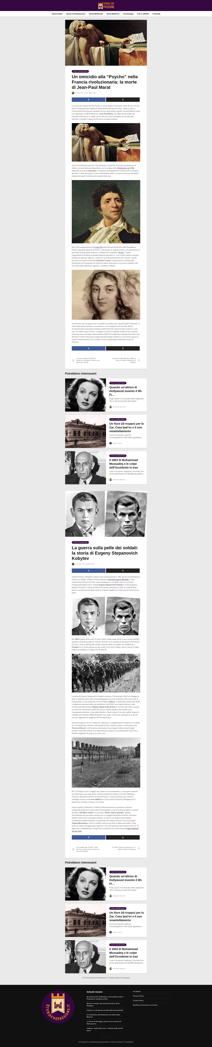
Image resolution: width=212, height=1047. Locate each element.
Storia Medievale (96, 14)
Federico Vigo (79, 93)
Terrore (121, 252)
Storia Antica (57, 14)
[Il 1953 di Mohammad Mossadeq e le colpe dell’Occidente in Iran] (85, 468)
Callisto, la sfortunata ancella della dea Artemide (105, 1010)
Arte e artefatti (143, 14)
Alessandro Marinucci (119, 407)
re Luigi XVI (97, 247)
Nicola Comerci (117, 443)
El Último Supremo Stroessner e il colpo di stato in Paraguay (106, 978)
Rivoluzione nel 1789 (125, 168)
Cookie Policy (138, 1000)
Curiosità (156, 14)
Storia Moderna (113, 14)
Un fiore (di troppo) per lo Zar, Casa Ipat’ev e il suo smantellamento (126, 427)
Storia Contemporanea (75, 14)
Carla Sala (78, 564)
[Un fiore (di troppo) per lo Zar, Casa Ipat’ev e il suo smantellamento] (85, 431)
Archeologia (128, 14)
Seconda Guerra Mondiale (118, 579)
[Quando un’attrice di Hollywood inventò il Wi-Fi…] (85, 395)
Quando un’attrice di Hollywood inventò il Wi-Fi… (125, 391)
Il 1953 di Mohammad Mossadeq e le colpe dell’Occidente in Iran (123, 463)
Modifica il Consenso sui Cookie (145, 1005)
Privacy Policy (138, 996)
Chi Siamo (137, 991)
